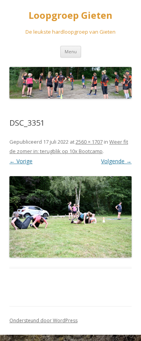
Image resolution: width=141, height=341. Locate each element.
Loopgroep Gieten (70, 15)
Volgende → (116, 161)
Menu (71, 51)
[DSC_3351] (70, 217)
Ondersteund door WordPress (43, 320)
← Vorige (21, 161)
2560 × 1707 (89, 141)
